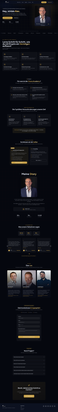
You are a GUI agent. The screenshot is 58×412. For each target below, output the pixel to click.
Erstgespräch (50, 2)
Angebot (26, 2)
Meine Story (19, 2)
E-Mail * (19, 320)
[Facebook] (43, 406)
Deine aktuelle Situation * (21, 328)
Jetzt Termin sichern (18, 162)
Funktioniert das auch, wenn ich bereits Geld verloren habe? (23, 373)
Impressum (22, 409)
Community (44, 2)
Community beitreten (7, 17)
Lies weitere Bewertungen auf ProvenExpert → (29, 255)
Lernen (23, 2)
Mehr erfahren (38, 160)
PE (54, 406)
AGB (21, 407)
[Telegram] (48, 406)
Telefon (20, 324)
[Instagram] (46, 406)
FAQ (32, 2)
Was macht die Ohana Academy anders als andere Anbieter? (23, 370)
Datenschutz (22, 408)
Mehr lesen (9, 247)
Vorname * (19, 316)
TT (52, 406)
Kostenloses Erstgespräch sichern (29, 336)
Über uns (29, 2)
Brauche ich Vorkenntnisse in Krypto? (20, 363)
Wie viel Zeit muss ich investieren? (19, 360)
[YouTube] (50, 406)
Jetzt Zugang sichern (29, 396)
